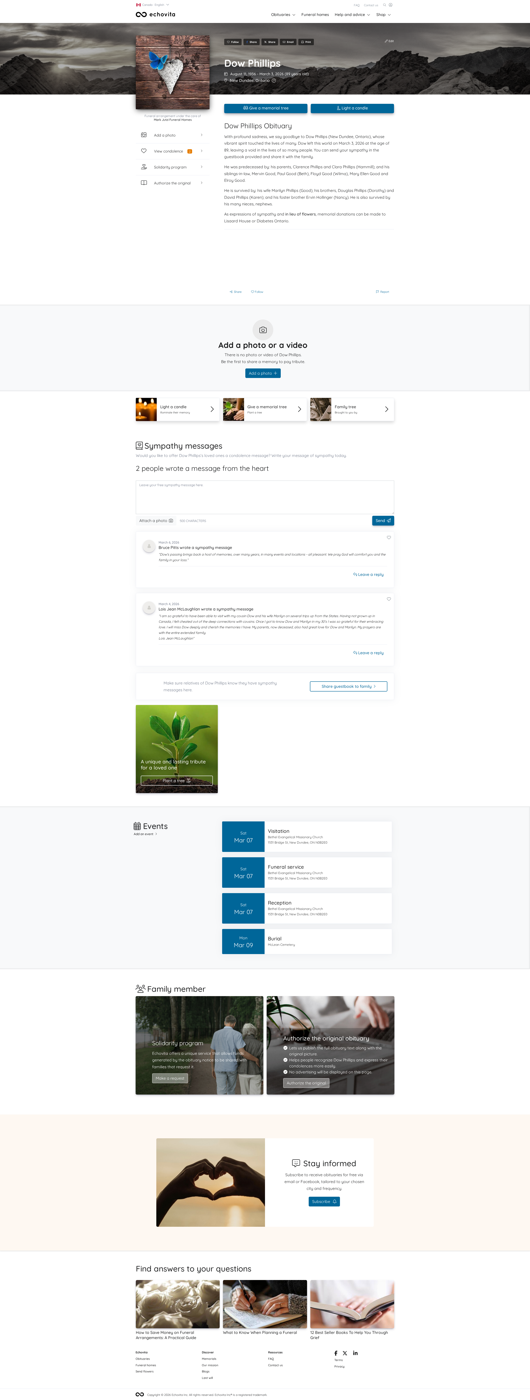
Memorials (209, 1359)
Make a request (170, 1078)
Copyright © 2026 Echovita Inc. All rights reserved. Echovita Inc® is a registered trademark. (207, 1395)
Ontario (262, 80)
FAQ (357, 5)
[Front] (155, 14)
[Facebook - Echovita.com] (335, 1354)
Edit (391, 41)
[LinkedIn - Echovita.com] (355, 1354)
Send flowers (145, 1371)
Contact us (371, 5)
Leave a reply (370, 574)
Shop (381, 14)
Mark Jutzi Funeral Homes (173, 120)
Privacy (339, 1366)
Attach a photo (153, 520)
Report (384, 292)
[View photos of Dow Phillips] (173, 72)
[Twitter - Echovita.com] (344, 1354)
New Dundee (242, 80)
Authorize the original (306, 1082)
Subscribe (321, 1201)
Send (380, 520)
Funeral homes (315, 14)
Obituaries (280, 14)
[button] (153, 5)
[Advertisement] (309, 258)
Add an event (143, 834)
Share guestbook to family (347, 686)
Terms (338, 1360)
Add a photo (260, 373)
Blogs (206, 1371)
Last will (207, 1378)
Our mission (210, 1365)
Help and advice (350, 14)
